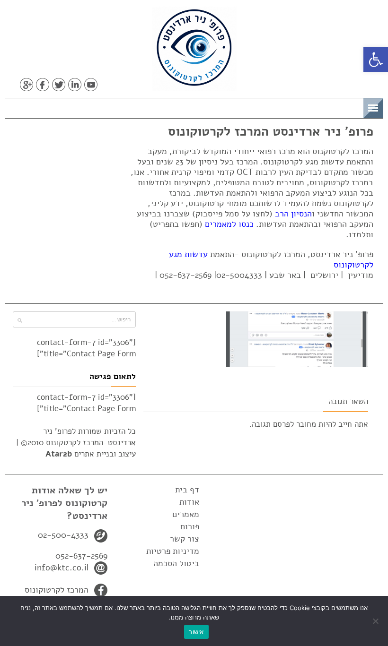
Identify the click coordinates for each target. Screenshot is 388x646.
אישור (196, 632)
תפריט (348, 106)
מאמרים (185, 514)
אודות (189, 502)
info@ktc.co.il (61, 567)
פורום (189, 526)
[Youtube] (90, 84)
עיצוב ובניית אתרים (90, 453)
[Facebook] (42, 84)
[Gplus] (26, 84)
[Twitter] (58, 84)
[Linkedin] (74, 84)
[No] (376, 621)
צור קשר (184, 538)
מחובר (306, 424)
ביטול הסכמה (176, 563)
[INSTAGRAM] (107, 84)
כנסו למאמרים (229, 224)
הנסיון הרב (293, 213)
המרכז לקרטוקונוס (56, 589)
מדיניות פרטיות (172, 551)
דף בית (187, 489)
